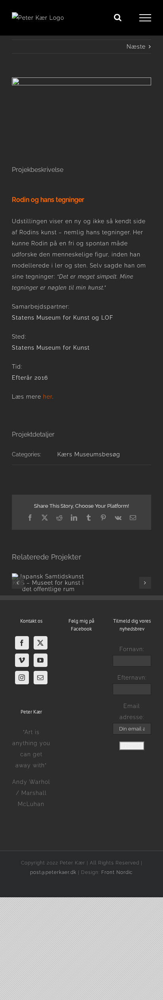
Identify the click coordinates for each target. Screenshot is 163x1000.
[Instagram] (22, 677)
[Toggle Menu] (145, 17)
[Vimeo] (22, 660)
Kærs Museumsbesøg (88, 454)
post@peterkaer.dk (53, 872)
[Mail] (40, 677)
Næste (136, 46)
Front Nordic (117, 872)
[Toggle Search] (118, 17)
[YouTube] (40, 660)
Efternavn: (132, 677)
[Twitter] (40, 643)
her (47, 397)
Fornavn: (131, 649)
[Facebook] (22, 643)
